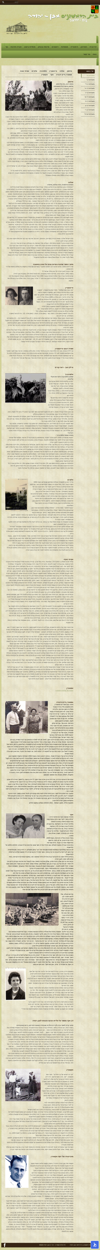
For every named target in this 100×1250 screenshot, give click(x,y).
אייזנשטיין (53, 71)
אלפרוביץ (43, 71)
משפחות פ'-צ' (90, 106)
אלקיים (34, 71)
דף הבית (93, 47)
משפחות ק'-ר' (90, 110)
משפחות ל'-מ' (90, 97)
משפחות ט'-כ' (90, 93)
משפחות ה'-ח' (90, 88)
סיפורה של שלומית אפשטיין (64, 690)
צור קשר (86, 54)
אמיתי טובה (24, 71)
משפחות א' (91, 75)
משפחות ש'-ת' (90, 114)
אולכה (62, 71)
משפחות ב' (91, 80)
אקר (52, 75)
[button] (95, 1245)
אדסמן (69, 71)
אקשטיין (44, 75)
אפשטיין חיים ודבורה (64, 75)
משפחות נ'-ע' (90, 101)
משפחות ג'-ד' (90, 84)
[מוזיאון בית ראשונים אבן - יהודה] (16, 28)
